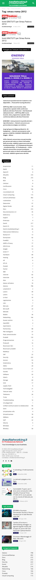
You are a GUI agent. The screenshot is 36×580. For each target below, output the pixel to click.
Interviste (6, 277)
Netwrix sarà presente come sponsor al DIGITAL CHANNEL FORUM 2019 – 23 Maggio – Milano (17, 133)
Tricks (5, 397)
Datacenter (6, 203)
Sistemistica (7, 363)
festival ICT (6, 235)
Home (3, 8)
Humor (5, 269)
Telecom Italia (7, 391)
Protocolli (6, 343)
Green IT (6, 252)
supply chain (7, 386)
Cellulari (5, 183)
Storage (5, 380)
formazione (6, 237)
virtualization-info (8, 411)
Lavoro (5, 292)
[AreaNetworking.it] (18, 3)
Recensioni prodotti (9, 349)
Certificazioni (7, 186)
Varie (4, 409)
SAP (4, 354)
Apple (5, 169)
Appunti (5, 172)
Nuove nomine (7, 320)
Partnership (7, 329)
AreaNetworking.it (7, 26)
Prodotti (5, 337)
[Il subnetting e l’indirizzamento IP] (7, 472)
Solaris (5, 377)
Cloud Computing (8, 195)
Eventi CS (6, 226)
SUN (4, 383)
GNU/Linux (6, 246)
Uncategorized (7, 403)
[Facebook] (3, 461)
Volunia (5, 423)
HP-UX (5, 263)
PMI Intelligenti (8, 332)
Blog (3, 18)
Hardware (6, 255)
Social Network (8, 369)
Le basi (5, 297)
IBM (4, 272)
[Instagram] (6, 461)
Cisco (4, 189)
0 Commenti (31, 26)
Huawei (5, 266)
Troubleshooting (8, 400)
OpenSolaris (7, 326)
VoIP (4, 420)
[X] (8, 461)
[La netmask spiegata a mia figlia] (7, 482)
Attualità (6, 175)
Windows (6, 426)
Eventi (5, 223)
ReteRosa (6, 351)
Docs (4, 209)
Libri (4, 303)
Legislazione (7, 300)
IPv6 (4, 280)
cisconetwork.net (8, 192)
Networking (6, 317)
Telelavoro (6, 394)
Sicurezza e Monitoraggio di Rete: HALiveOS (22, 538)
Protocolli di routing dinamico (21, 102)
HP (4, 260)
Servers (5, 360)
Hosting (5, 257)
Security (5, 357)
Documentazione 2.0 (9, 212)
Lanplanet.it (7, 289)
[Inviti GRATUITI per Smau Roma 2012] (18, 33)
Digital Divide (7, 206)
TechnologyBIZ (7, 389)
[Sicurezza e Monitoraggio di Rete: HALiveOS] (7, 539)
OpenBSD (6, 323)
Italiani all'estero (8, 283)
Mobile (5, 314)
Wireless (6, 428)
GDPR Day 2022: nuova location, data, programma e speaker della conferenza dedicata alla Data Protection (16, 115)
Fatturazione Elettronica (10, 232)
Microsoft (6, 309)
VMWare (5, 417)
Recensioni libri (8, 346)
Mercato (5, 306)
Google (5, 249)
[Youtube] (11, 461)
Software (6, 374)
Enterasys (6, 220)
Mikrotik (5, 312)
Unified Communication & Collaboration (16, 406)
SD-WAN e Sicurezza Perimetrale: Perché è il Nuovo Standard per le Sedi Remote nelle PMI (23, 513)
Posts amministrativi (9, 334)
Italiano (5, 286)
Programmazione (8, 340)
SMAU (5, 366)
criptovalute (7, 200)
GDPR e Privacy (8, 243)
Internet (5, 275)
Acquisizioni (7, 166)
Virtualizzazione (8, 414)
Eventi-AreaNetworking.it (11, 229)
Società (5, 371)
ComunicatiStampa (9, 198)
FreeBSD (5, 240)
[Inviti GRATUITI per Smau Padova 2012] (18, 17)
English (5, 217)
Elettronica (6, 215)
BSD (4, 180)
